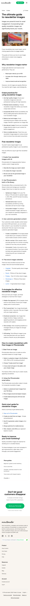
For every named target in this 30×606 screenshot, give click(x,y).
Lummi (7, 284)
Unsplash (8, 268)
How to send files (8, 466)
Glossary (4, 573)
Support (4, 565)
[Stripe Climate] (15, 540)
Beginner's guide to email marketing (12, 463)
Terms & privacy (17, 595)
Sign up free (20, 2)
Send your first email (15, 506)
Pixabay (8, 276)
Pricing (3, 554)
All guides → (7, 478)
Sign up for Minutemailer (11, 413)
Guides (8, 10)
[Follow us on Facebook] (12, 536)
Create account (6, 581)
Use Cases (4, 551)
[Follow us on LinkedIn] (2, 536)
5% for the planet (15, 598)
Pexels (7, 273)
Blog (3, 570)
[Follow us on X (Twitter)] (5, 536)
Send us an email (8, 595)
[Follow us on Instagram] (9, 536)
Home (3, 10)
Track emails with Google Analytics (12, 474)
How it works (5, 548)
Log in (3, 584)
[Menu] (26, 2)
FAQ (3, 557)
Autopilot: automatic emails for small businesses (13, 470)
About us (24, 595)
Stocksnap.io (9, 279)
